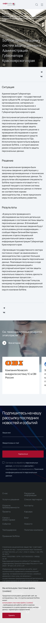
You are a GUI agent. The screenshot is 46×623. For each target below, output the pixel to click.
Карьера (28, 511)
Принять (11, 615)
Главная (5, 13)
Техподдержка (9, 529)
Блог (26, 517)
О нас (15, 13)
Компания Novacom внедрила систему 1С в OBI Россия (20, 374)
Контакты (28, 505)
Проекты (6, 511)
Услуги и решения (10, 499)
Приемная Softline (11, 536)
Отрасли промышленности (10, 506)
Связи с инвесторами (8, 518)
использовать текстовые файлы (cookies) (17, 603)
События (6, 523)
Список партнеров (33, 499)
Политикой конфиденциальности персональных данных (24, 472)
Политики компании (33, 529)
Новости (28, 523)
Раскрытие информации (30, 494)
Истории (24, 13)
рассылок (29, 466)
